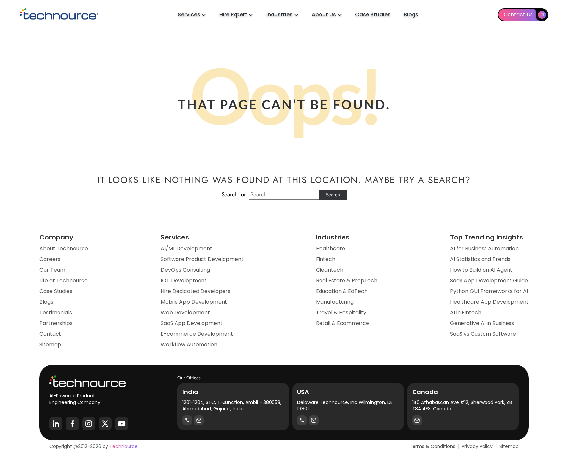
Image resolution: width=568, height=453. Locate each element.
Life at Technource (63, 280)
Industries (280, 14)
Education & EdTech (341, 291)
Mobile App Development (194, 302)
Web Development (185, 312)
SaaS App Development (192, 323)
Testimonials (55, 312)
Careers (49, 259)
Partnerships (56, 323)
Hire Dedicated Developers (195, 291)
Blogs (411, 14)
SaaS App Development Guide (489, 280)
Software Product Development (202, 259)
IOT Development (184, 280)
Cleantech (329, 270)
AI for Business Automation (484, 248)
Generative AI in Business (482, 323)
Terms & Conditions (432, 446)
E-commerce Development (197, 334)
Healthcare (330, 248)
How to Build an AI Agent (481, 270)
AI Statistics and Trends (480, 259)
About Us (324, 14)
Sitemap (50, 344)
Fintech (325, 259)
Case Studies (372, 14)
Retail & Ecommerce (342, 323)
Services (189, 14)
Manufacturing (335, 302)
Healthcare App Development (489, 302)
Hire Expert (233, 14)
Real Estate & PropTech (346, 280)
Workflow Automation (189, 344)
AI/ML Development (186, 248)
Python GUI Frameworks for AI (489, 291)
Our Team (52, 270)
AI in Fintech (465, 312)
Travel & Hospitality (341, 312)
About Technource (63, 248)
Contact (50, 334)
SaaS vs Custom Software (483, 334)
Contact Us (518, 14)
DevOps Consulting (185, 270)
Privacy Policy (477, 446)
